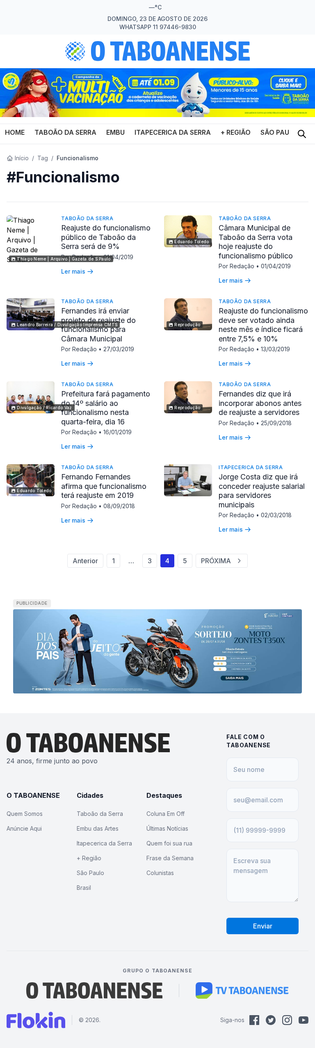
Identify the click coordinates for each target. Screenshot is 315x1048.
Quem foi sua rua (169, 843)
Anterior (85, 561)
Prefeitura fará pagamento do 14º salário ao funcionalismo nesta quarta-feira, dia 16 (105, 407)
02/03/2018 (276, 514)
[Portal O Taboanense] (94, 990)
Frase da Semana (170, 858)
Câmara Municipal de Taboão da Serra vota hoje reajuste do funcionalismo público (256, 241)
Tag (42, 157)
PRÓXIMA (216, 561)
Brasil (84, 887)
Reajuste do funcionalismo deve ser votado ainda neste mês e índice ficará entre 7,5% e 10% (263, 324)
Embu (115, 132)
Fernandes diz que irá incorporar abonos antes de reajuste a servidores (260, 403)
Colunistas (160, 872)
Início (22, 157)
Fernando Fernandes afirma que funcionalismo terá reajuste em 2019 (103, 486)
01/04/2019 (118, 256)
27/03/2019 (118, 348)
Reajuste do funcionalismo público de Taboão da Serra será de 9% (106, 237)
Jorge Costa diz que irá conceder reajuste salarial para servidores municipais (262, 490)
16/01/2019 (117, 431)
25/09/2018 (276, 422)
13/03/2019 (275, 348)
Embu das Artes (98, 828)
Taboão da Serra (65, 132)
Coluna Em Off (165, 813)
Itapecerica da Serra (173, 132)
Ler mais (73, 271)
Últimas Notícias (167, 828)
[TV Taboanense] (242, 990)
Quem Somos (25, 813)
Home (15, 132)
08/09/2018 (119, 505)
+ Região (236, 132)
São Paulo (279, 132)
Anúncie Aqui (24, 828)
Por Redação (237, 266)
